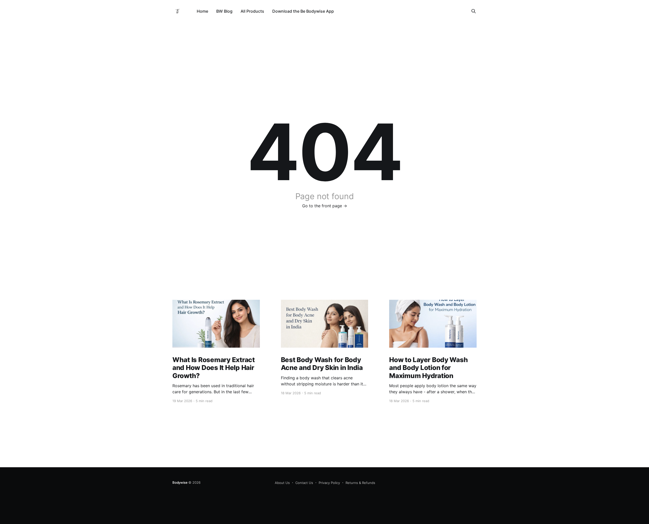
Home (202, 11)
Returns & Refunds (360, 483)
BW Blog (224, 11)
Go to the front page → (324, 205)
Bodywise (179, 482)
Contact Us (304, 483)
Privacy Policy (329, 483)
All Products (252, 11)
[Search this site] (474, 11)
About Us (282, 483)
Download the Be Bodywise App (303, 11)
